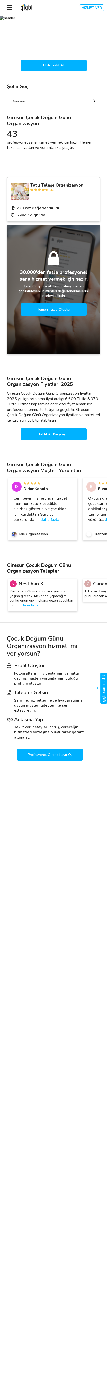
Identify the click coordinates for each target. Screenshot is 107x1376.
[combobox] (53, 101)
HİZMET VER (92, 7)
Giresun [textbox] (19, 101)
